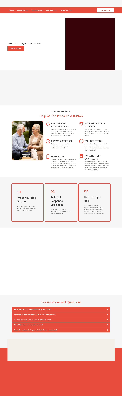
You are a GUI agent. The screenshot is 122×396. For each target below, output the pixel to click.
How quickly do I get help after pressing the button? (32, 309)
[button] (61, 309)
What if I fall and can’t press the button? (28, 325)
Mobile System (37, 10)
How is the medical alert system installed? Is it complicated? (36, 330)
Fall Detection (51, 10)
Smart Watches (66, 10)
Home (11, 10)
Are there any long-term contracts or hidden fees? (32, 320)
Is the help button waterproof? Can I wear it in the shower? (35, 315)
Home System (22, 10)
